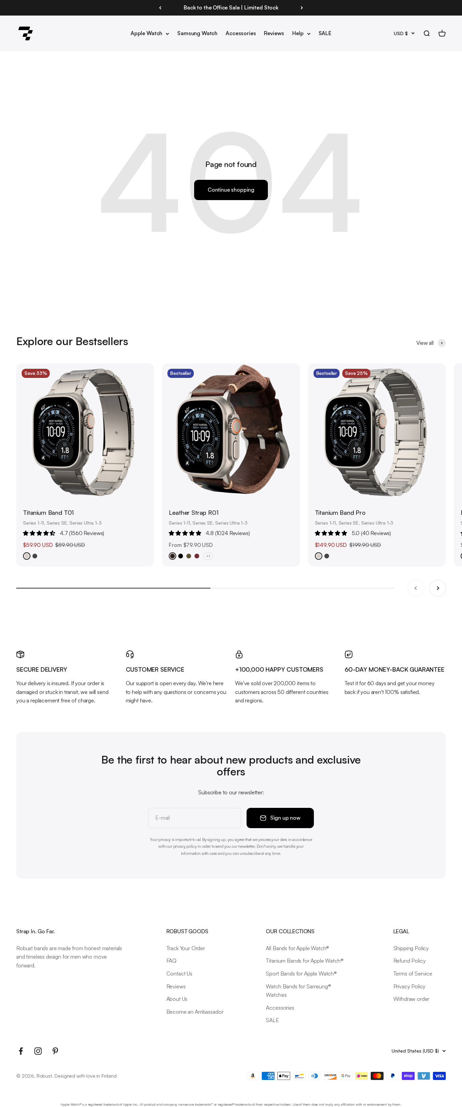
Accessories (241, 33)
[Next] (302, 7)
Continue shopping (231, 189)
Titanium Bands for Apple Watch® (304, 960)
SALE (325, 33)
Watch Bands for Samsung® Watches (298, 990)
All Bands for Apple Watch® (297, 948)
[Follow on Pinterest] (55, 1051)
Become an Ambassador (195, 1011)
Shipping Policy (411, 948)
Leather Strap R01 (193, 512)
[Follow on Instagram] (38, 1051)
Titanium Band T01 (48, 512)
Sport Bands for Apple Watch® (301, 973)
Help (297, 33)
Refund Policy (409, 960)
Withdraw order (411, 998)
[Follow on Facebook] (20, 1051)
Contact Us (179, 973)
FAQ (171, 960)
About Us (177, 998)
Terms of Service (412, 973)
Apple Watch (146, 33)
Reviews (274, 33)
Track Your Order (185, 948)
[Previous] (160, 7)
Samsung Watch (197, 33)
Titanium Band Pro (340, 512)
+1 (208, 556)
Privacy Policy (409, 986)
